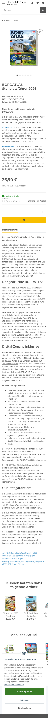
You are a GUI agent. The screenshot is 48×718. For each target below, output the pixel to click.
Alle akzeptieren (24, 691)
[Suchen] (43, 10)
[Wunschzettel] (37, 3)
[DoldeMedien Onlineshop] (16, 3)
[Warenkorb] (43, 3)
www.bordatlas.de (10, 152)
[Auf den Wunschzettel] (40, 32)
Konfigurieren (24, 708)
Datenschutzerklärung (14, 684)
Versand (23, 185)
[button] (32, 3)
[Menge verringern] (5, 212)
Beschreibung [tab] (10, 229)
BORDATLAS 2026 (19, 102)
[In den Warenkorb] (24, 220)
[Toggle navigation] (3, 1)
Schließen (24, 700)
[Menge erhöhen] (43, 212)
